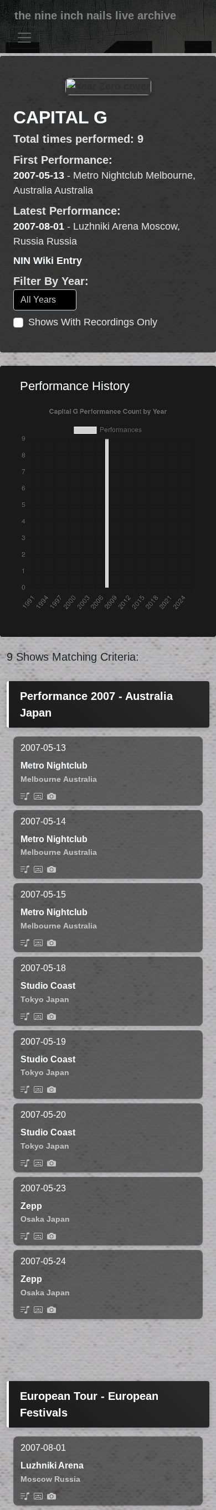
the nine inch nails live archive (95, 15)
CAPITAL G (60, 117)
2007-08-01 (38, 226)
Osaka (32, 1219)
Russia (67, 1479)
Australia (80, 779)
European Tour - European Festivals (89, 1404)
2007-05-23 (43, 1188)
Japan (57, 999)
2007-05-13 (38, 175)
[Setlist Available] (24, 796)
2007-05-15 (43, 894)
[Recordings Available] (38, 796)
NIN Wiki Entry (47, 260)
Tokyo (32, 999)
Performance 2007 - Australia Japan (96, 704)
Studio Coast (47, 985)
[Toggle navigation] (24, 38)
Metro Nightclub (54, 765)
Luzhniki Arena (52, 1465)
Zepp (31, 1206)
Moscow (36, 1479)
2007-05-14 (43, 821)
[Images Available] (51, 796)
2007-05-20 (43, 1114)
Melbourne (40, 779)
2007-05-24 (43, 1261)
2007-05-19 (43, 1041)
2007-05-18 (43, 968)
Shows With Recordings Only (92, 322)
